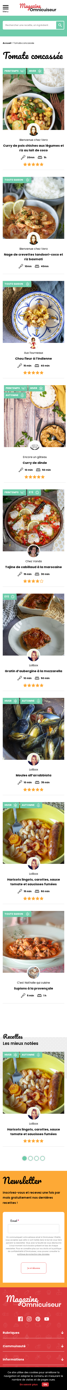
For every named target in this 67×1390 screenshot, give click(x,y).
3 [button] (36, 1158)
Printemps (11, 71)
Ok (45, 1384)
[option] (33, 1099)
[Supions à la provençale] (33, 942)
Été (31, 492)
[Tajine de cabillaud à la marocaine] (33, 520)
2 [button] (30, 1158)
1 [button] (24, 1158)
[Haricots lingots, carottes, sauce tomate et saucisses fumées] (33, 833)
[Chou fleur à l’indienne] (33, 312)
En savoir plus (29, 1384)
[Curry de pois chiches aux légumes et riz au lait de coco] (33, 99)
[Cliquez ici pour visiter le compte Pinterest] (38, 1319)
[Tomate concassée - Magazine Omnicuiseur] (33, 1301)
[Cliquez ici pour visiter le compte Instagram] (29, 1319)
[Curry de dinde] (35, 416)
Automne (12, 395)
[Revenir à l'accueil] (33, 8)
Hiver (32, 71)
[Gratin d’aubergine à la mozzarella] (33, 625)
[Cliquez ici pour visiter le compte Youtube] (46, 1319)
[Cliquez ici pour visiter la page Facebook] (20, 1319)
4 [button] (42, 1158)
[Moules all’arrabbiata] (33, 729)
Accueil (7, 43)
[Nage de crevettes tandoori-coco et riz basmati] (33, 208)
